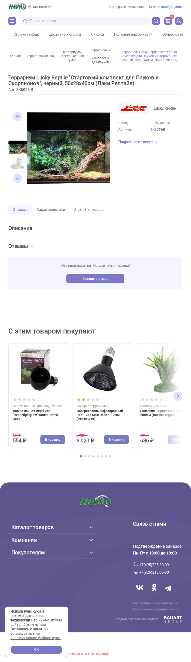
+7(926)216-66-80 (154, 572)
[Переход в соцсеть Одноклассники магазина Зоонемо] (154, 593)
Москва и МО (43, 7)
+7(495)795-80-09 (154, 565)
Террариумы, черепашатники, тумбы (72, 56)
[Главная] (17, 7)
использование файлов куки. (35, 638)
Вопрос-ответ (174, 34)
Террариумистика (40, 56)
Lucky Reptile (160, 123)
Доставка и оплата (65, 34)
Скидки (97, 34)
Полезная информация (133, 34)
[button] (17, 116)
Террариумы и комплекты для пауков (100, 56)
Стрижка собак (26, 34)
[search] (156, 21)
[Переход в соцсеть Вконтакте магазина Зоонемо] (140, 593)
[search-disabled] (25, 21)
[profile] (179, 21)
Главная (14, 56)
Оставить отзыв (95, 279)
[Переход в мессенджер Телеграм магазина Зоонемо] (168, 593)
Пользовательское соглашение (155, 603)
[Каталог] (12, 21)
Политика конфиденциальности (156, 609)
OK (36, 650)
